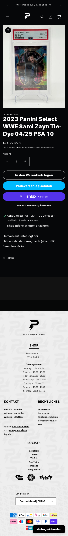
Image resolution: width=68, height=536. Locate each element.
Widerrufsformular (14, 413)
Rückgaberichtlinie (48, 417)
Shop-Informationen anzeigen (28, 225)
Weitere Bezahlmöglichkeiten (34, 205)
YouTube (34, 462)
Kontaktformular (13, 409)
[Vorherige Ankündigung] (7, 5)
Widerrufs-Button (13, 417)
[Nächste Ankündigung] (61, 5)
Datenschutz (45, 413)
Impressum (44, 409)
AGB (40, 424)
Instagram (34, 450)
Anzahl (7, 153)
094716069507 (20, 426)
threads (34, 465)
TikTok (34, 458)
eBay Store (34, 469)
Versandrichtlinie (47, 420)
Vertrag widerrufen (49, 529)
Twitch (34, 454)
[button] (7, 16)
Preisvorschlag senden (34, 185)
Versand (20, 147)
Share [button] (10, 257)
